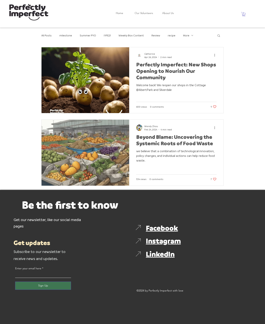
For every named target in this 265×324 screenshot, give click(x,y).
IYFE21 (107, 35)
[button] (243, 14)
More (186, 35)
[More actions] (216, 55)
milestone (65, 35)
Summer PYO (88, 35)
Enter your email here (28, 268)
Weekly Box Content (131, 35)
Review (156, 35)
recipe (171, 35)
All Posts (46, 35)
